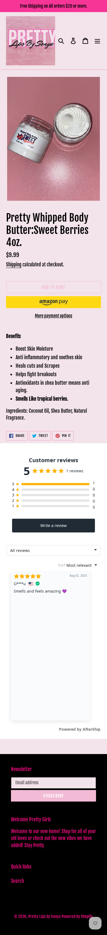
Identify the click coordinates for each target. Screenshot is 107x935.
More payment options (53, 316)
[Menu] (97, 40)
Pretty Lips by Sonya (44, 916)
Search (17, 881)
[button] (53, 302)
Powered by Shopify (77, 916)
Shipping (13, 264)
